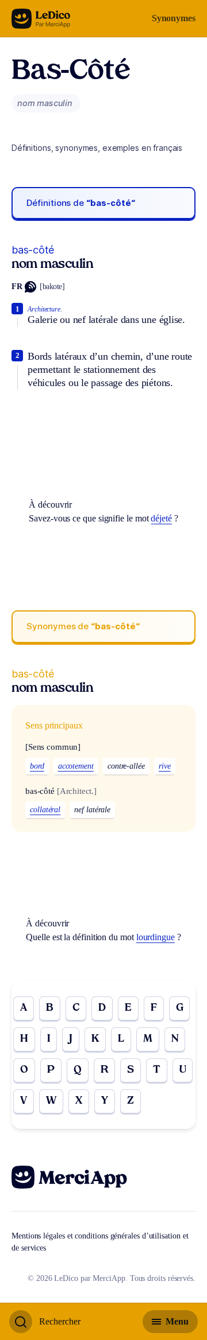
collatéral (45, 809)
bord (37, 766)
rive (165, 766)
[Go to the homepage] (41, 19)
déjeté (161, 518)
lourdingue (155, 937)
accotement (76, 766)
